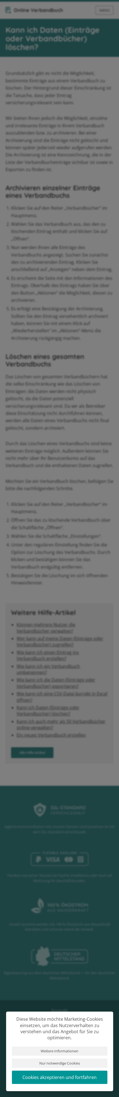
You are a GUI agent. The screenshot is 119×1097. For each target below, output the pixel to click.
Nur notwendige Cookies (59, 1063)
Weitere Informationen (59, 1050)
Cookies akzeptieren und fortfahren (59, 1077)
